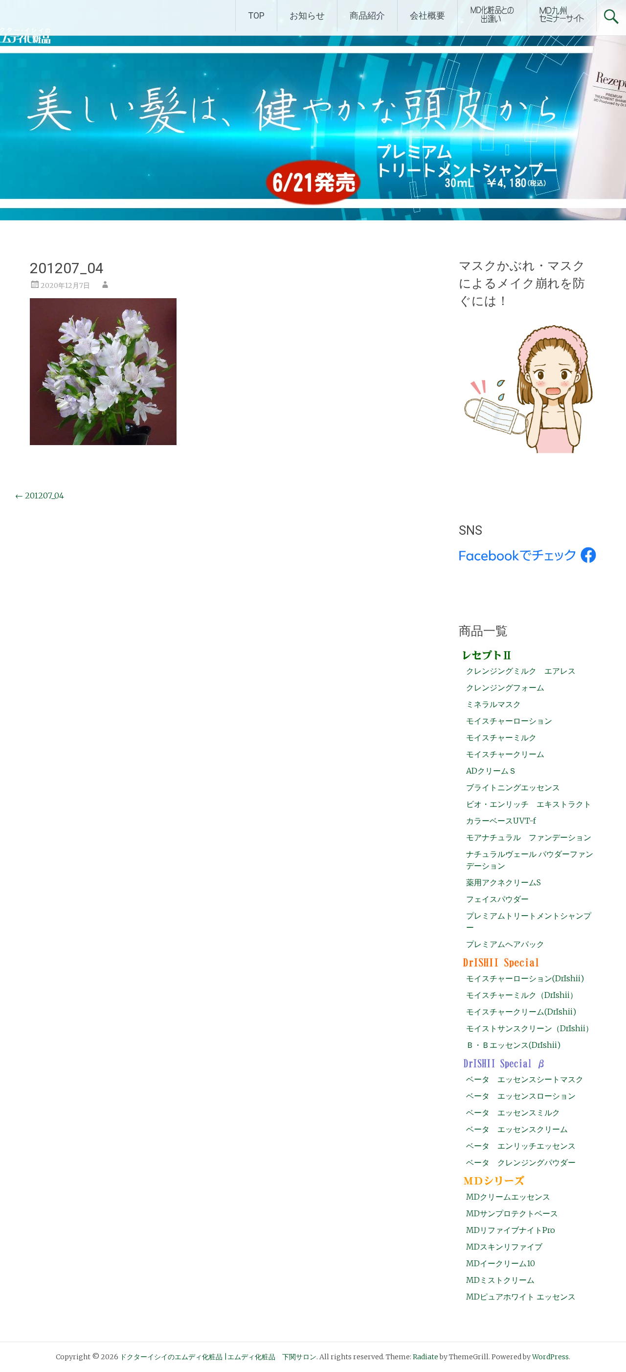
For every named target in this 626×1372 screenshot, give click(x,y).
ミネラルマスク (493, 704)
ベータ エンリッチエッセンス (521, 1146)
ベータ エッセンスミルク (513, 1112)
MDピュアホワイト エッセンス (521, 1296)
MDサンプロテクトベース (512, 1213)
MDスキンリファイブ (504, 1247)
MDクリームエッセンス (508, 1197)
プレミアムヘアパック (505, 944)
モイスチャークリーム (505, 754)
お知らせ (307, 15)
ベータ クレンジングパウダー (521, 1162)
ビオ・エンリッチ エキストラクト (528, 804)
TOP (256, 15)
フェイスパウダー (497, 899)
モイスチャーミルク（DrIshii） (522, 995)
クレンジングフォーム (505, 687)
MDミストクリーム (500, 1280)
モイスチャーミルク (501, 737)
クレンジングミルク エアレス (521, 671)
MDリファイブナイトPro (510, 1230)
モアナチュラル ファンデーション (528, 837)
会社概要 (427, 15)
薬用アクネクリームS (503, 882)
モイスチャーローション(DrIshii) (525, 978)
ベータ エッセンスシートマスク (524, 1079)
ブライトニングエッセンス (513, 787)
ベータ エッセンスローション (521, 1096)
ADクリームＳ (491, 771)
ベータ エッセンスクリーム (517, 1129)
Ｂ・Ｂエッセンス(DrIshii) (513, 1045)
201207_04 (39, 495)
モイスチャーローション (509, 721)
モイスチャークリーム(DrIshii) (521, 1012)
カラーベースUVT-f (501, 821)
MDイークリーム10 (500, 1263)
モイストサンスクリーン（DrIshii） (529, 1028)
